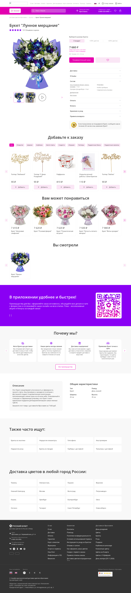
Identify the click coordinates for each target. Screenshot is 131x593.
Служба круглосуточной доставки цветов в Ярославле (29, 578)
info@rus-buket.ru (17, 544)
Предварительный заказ (82, 60)
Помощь (82, 3)
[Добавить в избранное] (107, 60)
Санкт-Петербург (74, 508)
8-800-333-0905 (16, 539)
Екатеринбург (73, 500)
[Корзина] (120, 10)
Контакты (76, 3)
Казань (13, 500)
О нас (32, 3)
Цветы (98, 532)
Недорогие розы (17, 449)
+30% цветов (94, 41)
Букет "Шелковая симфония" (17, 230)
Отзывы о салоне (73, 545)
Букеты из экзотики (18, 440)
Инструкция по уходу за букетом (79, 542)
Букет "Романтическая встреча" (65, 230)
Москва (42, 491)
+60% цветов (112, 41)
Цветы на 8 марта (102, 552)
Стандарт (76, 41)
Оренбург (43, 500)
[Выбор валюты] (99, 3)
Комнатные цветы (102, 549)
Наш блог (51, 552)
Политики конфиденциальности (79, 536)
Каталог (17, 11)
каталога (82, 51)
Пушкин (71, 483)
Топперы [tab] (81, 145)
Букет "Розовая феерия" (43, 229)
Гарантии (49, 3)
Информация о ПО (55, 555)
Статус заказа (108, 3)
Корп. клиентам (67, 3)
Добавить (21, 187)
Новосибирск (101, 508)
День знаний (96, 391)
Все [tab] (12, 145)
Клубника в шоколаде (104, 545)
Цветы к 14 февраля (103, 555)
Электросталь (44, 483)
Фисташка (73, 95)
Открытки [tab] (20, 145)
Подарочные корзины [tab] (112, 145)
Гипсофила (72, 440)
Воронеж (99, 483)
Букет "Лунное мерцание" (16, 275)
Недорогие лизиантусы (48, 440)
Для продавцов (57, 3)
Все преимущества (65, 367)
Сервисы (88, 3)
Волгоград (71, 491)
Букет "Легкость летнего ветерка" (88, 230)
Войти (120, 3)
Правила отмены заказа (76, 555)
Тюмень (14, 483)
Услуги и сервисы (54, 549)
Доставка (37, 3)
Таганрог (42, 508)
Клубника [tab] (39, 145)
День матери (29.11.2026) (105, 558)
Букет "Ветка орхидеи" (110, 229)
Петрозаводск (101, 491)
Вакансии (51, 558)
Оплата (43, 3)
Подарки (99, 542)
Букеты (98, 536)
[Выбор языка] (95, 3)
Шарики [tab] (29, 145)
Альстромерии (101, 440)
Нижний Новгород (18, 491)
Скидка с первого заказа (76, 552)
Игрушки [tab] (71, 145)
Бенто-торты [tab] (50, 145)
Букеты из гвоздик (46, 449)
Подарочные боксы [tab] (94, 145)
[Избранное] (115, 10)
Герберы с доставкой (75, 449)
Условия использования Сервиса (79, 539)
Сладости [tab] (62, 145)
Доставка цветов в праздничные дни (79, 559)
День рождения (101, 529)
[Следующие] (61, 97)
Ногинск (14, 508)
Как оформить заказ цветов (77, 549)
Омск (98, 500)
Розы (98, 539)
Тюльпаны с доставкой (104, 449)
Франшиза (52, 545)
